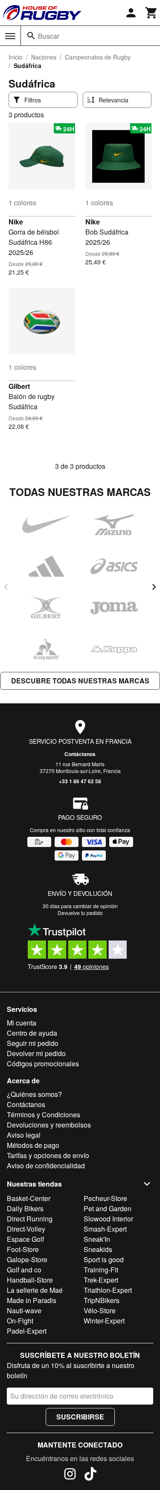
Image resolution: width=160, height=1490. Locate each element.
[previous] (6, 587)
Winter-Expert (104, 1321)
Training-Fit (101, 1270)
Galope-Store (27, 1259)
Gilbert (19, 386)
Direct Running (29, 1219)
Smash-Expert (105, 1229)
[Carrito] (151, 13)
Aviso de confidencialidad (46, 1165)
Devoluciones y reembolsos (49, 1125)
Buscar (48, 36)
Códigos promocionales (43, 1063)
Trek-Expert (101, 1280)
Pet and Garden (107, 1208)
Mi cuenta (21, 1023)
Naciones (43, 57)
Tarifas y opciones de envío (48, 1155)
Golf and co (24, 1270)
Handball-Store (30, 1280)
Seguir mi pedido (32, 1043)
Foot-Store (23, 1249)
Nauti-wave (24, 1310)
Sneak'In (97, 1239)
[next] (154, 587)
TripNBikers (101, 1300)
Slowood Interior (108, 1219)
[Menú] (10, 36)
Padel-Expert (27, 1331)
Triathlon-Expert (108, 1290)
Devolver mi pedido (36, 1053)
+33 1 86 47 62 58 (80, 781)
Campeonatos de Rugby (98, 57)
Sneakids (98, 1249)
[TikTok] (90, 1475)
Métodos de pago (33, 1145)
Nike (16, 222)
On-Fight (20, 1321)
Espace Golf (25, 1239)
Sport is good (104, 1259)
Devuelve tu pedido (80, 912)
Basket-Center (28, 1198)
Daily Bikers (25, 1208)
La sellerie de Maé (35, 1290)
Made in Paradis (31, 1300)
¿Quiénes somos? (34, 1094)
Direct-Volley (26, 1229)
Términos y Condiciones (43, 1114)
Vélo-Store (100, 1310)
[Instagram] (70, 1475)
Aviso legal (24, 1135)
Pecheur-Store (105, 1198)
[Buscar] (31, 35)
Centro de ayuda (32, 1033)
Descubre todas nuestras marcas (80, 681)
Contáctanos (80, 754)
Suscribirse (80, 1417)
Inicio (16, 57)
